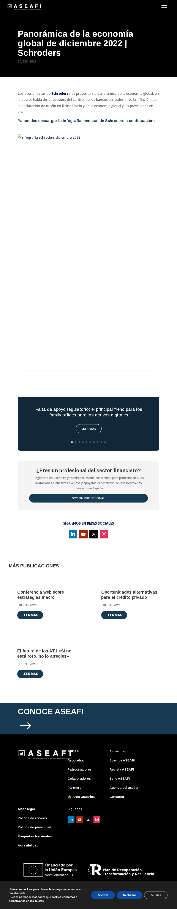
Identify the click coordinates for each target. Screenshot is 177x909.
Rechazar (129, 895)
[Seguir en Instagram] (104, 534)
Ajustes (156, 895)
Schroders (114, 121)
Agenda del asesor (124, 787)
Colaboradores (79, 778)
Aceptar (103, 895)
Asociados (76, 760)
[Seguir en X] (93, 534)
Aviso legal (26, 809)
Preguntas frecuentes (35, 836)
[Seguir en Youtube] (83, 534)
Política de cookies (32, 818)
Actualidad (117, 751)
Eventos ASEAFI (122, 760)
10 (105, 442)
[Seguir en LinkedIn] (73, 534)
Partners (74, 787)
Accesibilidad (28, 845)
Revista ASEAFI (121, 769)
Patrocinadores (80, 769)
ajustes (39, 901)
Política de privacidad (34, 827)
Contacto (116, 796)
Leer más (88, 429)
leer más (30, 615)
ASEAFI (73, 751)
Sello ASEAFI (119, 778)
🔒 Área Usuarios (81, 796)
